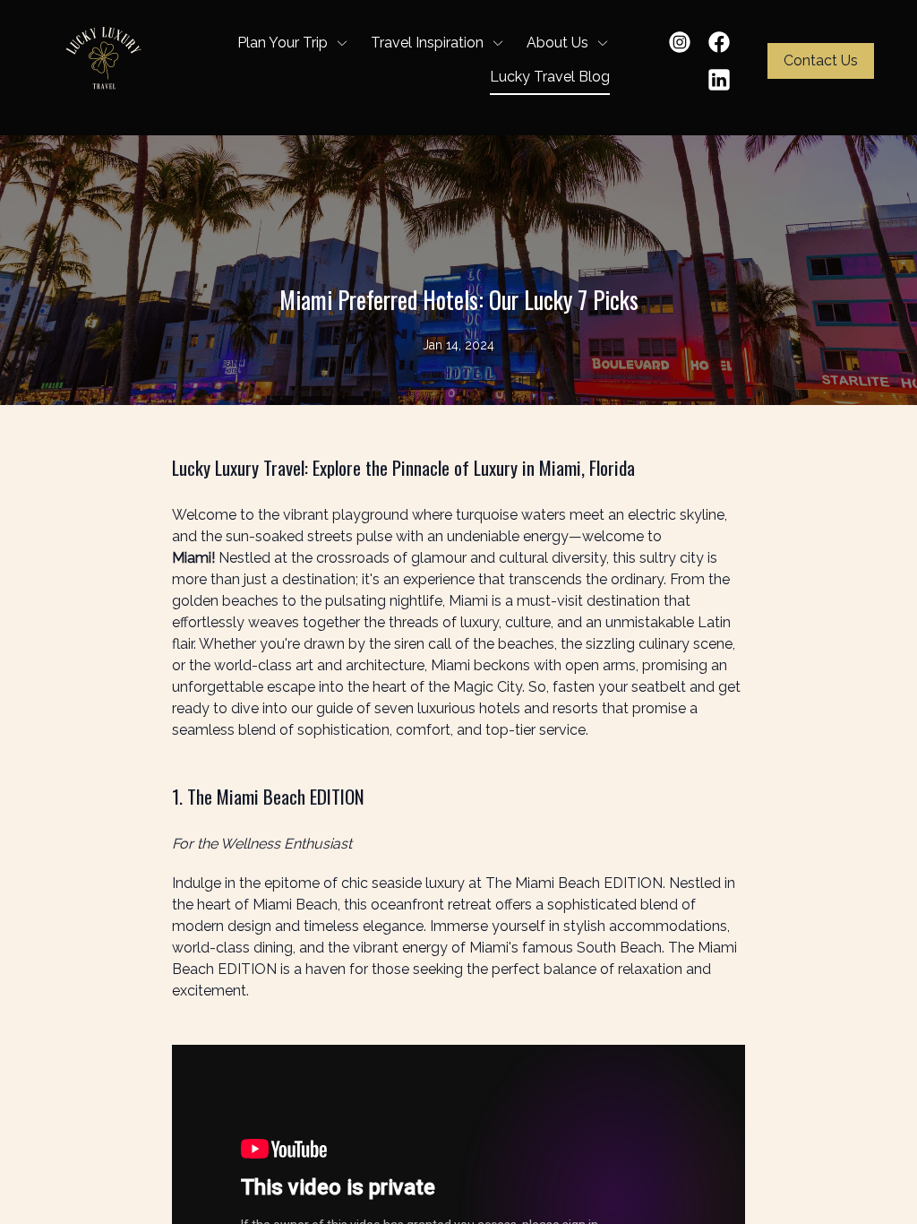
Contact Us (821, 60)
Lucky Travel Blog (550, 76)
